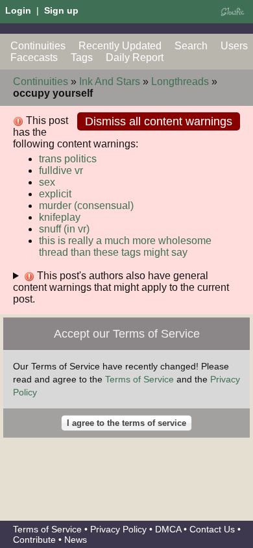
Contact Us (212, 529)
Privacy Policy (118, 529)
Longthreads (180, 81)
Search (191, 45)
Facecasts (34, 57)
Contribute (34, 539)
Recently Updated (120, 45)
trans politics (68, 158)
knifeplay (59, 217)
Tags (82, 57)
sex (47, 182)
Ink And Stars (109, 81)
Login (18, 10)
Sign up (61, 10)
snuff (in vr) (64, 228)
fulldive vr (61, 170)
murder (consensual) (86, 205)
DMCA (168, 529)
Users (234, 45)
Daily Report (134, 57)
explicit (55, 193)
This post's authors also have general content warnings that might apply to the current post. (121, 287)
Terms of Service (139, 379)
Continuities (38, 45)
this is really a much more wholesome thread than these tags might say (125, 246)
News (75, 539)
